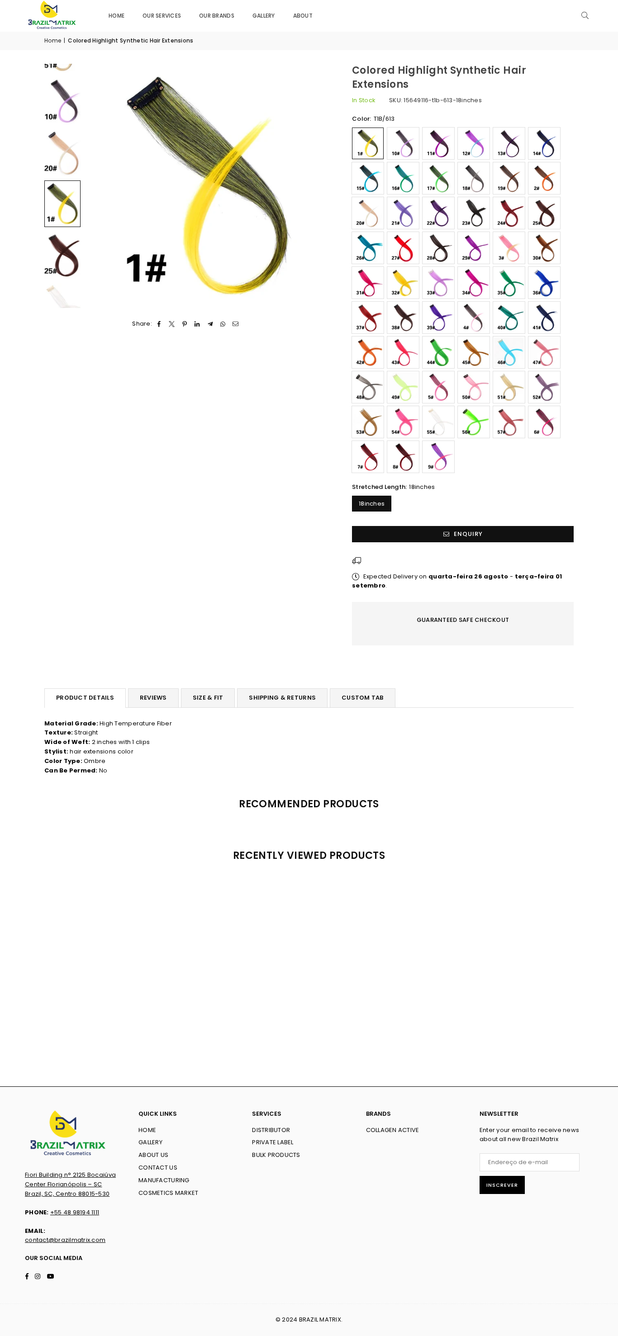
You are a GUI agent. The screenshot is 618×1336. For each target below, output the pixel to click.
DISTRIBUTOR (271, 1130)
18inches (372, 503)
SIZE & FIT (208, 697)
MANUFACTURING (163, 1180)
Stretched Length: (393, 487)
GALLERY (150, 1142)
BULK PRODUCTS (276, 1155)
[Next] (317, 186)
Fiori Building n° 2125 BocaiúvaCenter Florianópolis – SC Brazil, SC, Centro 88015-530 (70, 1184)
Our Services (162, 15)
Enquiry (467, 534)
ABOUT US (153, 1155)
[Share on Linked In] (197, 324)
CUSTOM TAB (363, 697)
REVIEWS (153, 697)
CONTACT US (157, 1167)
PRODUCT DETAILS (85, 697)
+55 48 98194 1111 (74, 1212)
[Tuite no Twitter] (171, 324)
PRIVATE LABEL (272, 1142)
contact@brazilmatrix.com (65, 1240)
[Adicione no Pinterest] (184, 324)
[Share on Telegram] (210, 324)
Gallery (263, 15)
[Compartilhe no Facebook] (159, 324)
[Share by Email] (236, 324)
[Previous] (97, 186)
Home (116, 15)
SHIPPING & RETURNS (282, 697)
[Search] (585, 16)
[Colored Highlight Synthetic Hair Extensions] (62, 100)
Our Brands (216, 15)
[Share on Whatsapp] (222, 324)
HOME (147, 1130)
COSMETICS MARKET (168, 1193)
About (303, 15)
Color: (373, 118)
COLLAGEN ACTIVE (392, 1130)
